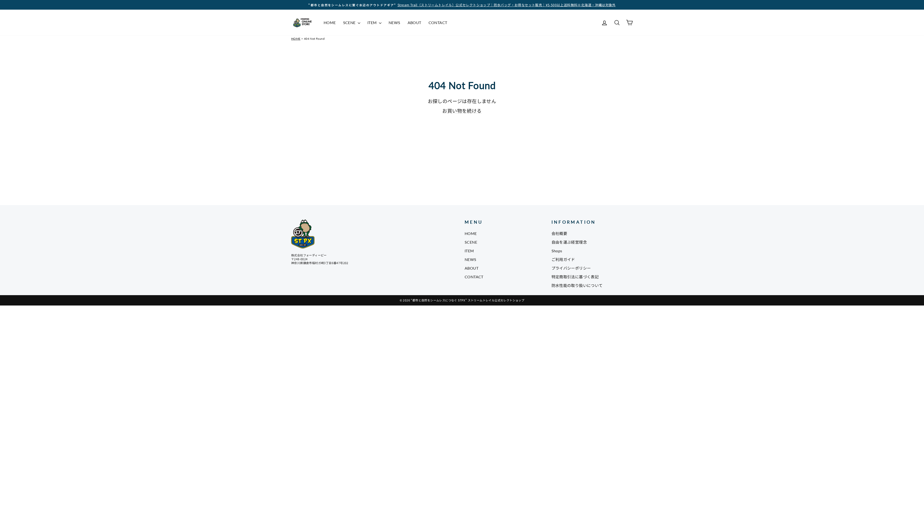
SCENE (350, 22)
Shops (557, 250)
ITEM (372, 22)
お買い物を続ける (461, 110)
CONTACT (438, 22)
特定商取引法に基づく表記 (575, 276)
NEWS (394, 22)
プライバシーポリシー (571, 268)
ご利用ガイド (563, 259)
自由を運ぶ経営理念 (569, 242)
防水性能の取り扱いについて (577, 285)
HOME (330, 22)
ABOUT (414, 22)
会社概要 (559, 233)
